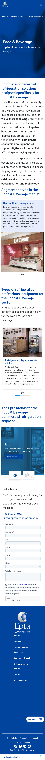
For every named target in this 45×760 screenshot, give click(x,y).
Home (4, 16)
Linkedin (24, 746)
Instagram (15, 746)
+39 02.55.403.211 (13, 513)
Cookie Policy (12, 738)
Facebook (20, 746)
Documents (18, 652)
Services (17, 641)
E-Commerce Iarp (21, 664)
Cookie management (22, 742)
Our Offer (13, 16)
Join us (17, 668)
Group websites (20, 680)
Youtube (29, 746)
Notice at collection (11, 757)
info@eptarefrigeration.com (20, 517)
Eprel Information (21, 647)
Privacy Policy (25, 738)
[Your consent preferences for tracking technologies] (41, 756)
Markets (23, 16)
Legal (35, 738)
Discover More (12, 457)
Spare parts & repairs (23, 658)
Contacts (18, 674)
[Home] (5, 5)
